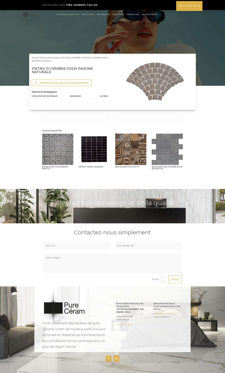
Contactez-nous (189, 6)
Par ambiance (103, 14)
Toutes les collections (67, 14)
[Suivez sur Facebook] (108, 358)
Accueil (35, 58)
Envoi (175, 279)
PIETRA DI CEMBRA (71, 58)
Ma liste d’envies (150, 14)
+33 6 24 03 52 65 (124, 324)
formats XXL (133, 14)
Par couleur (88, 14)
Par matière (118, 14)
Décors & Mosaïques (50, 58)
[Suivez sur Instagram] (116, 358)
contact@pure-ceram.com (165, 314)
